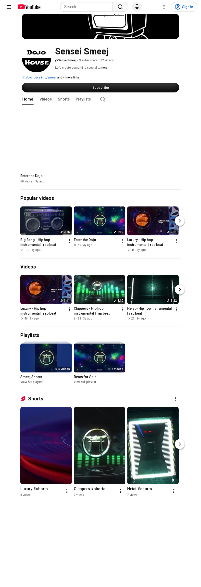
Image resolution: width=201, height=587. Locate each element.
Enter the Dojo (31, 176)
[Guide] (9, 7)
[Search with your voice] (137, 7)
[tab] (28, 99)
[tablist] (100, 99)
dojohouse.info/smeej (40, 77)
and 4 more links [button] (68, 77)
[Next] (180, 221)
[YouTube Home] (29, 7)
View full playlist (31, 382)
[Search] (120, 7)
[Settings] (164, 7)
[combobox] (88, 7)
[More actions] (69, 241)
